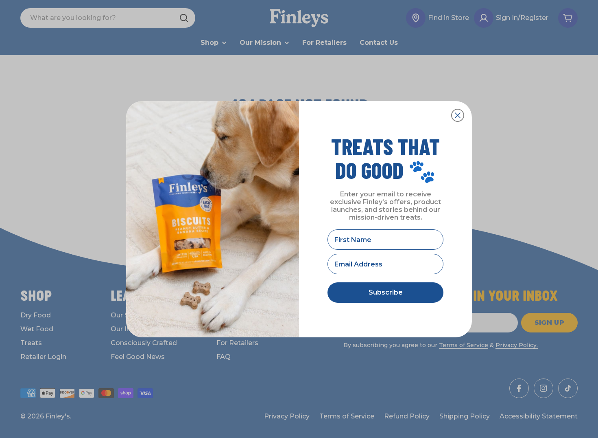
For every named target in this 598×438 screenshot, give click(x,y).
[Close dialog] (458, 115)
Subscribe (386, 292)
